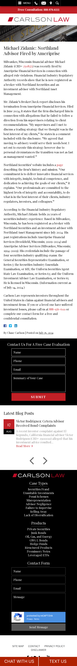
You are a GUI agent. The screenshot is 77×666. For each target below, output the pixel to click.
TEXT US (58, 661)
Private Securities (38, 529)
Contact (34, 646)
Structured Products (38, 547)
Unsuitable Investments (38, 493)
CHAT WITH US (19, 661)
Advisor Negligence (38, 504)
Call (36, 3)
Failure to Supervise (39, 508)
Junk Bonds (38, 533)
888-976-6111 (51, 9)
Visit (51, 3)
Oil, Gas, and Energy (38, 536)
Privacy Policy (54, 646)
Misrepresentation (39, 500)
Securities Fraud (38, 489)
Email (44, 3)
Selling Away (38, 511)
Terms (36, 619)
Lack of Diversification (38, 515)
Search (57, 3)
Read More (23, 446)
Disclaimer (38, 649)
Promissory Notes (38, 551)
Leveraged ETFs (38, 555)
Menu (27, 3)
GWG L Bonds (38, 540)
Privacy (30, 619)
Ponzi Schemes (38, 496)
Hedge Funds (38, 544)
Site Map (18, 646)
